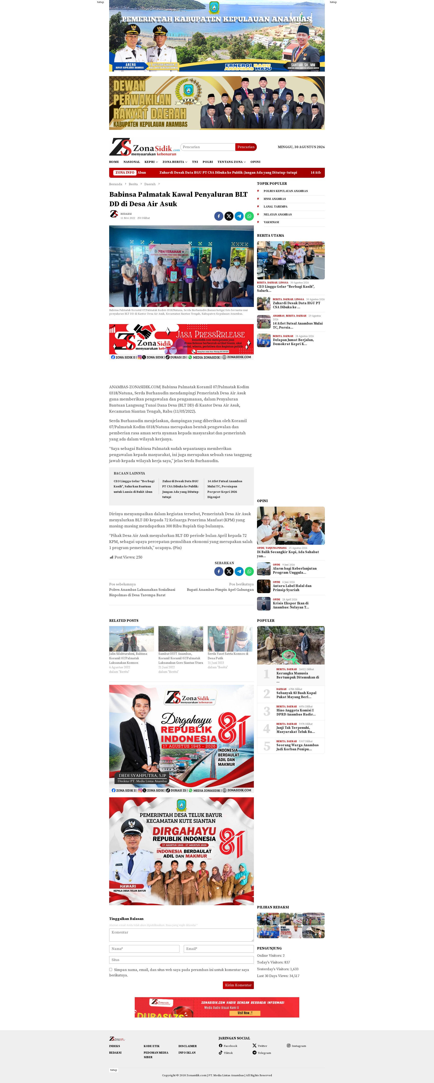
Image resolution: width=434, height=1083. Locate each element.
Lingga (283, 282)
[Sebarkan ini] (218, 216)
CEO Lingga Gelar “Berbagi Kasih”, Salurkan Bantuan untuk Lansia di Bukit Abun (134, 487)
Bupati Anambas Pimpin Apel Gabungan (220, 587)
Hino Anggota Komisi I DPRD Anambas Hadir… (296, 713)
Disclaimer (188, 1046)
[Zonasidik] (144, 147)
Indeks (114, 1046)
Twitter (262, 1046)
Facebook (230, 1046)
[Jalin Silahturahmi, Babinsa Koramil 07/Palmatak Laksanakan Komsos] (131, 639)
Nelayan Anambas (278, 214)
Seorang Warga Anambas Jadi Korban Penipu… (297, 747)
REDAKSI (115, 1053)
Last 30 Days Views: (273, 976)
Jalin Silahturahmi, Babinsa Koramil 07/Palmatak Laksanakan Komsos (128, 658)
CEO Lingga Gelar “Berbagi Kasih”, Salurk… (285, 289)
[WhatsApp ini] (249, 216)
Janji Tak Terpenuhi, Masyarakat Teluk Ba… (295, 730)
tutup (100, 2)
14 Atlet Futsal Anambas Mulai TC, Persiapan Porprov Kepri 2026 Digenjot (274, 173)
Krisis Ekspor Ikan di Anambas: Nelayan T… (291, 605)
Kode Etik (152, 1046)
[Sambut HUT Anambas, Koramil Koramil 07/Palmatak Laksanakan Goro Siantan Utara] (180, 639)
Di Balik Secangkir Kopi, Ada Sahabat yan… (288, 554)
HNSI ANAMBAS (275, 199)
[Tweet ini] (229, 216)
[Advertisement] (87, 68)
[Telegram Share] (239, 216)
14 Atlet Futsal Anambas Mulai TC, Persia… (298, 326)
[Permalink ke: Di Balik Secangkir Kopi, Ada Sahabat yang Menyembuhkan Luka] (291, 526)
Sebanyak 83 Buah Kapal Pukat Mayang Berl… (296, 695)
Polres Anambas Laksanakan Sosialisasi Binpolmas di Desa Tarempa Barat (142, 589)
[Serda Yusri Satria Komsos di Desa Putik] (230, 639)
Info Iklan (187, 1053)
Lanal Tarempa (276, 206)
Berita (261, 282)
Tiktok (228, 1053)
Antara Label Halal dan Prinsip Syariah (292, 588)
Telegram (264, 1053)
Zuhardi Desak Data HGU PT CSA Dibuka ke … (296, 305)
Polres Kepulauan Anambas (286, 191)
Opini (260, 548)
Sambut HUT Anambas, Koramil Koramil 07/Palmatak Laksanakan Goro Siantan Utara (180, 658)
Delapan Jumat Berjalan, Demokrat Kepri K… (293, 342)
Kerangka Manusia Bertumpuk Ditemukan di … (297, 677)
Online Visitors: (270, 955)
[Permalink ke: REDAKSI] (116, 216)
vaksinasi (271, 222)
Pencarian (246, 147)
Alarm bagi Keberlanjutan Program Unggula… (295, 571)
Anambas (279, 316)
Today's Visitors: (270, 962)
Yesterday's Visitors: (273, 969)
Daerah (272, 282)
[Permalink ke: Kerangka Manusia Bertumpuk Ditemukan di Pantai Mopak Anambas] (291, 645)
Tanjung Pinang (276, 548)
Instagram (299, 1046)
